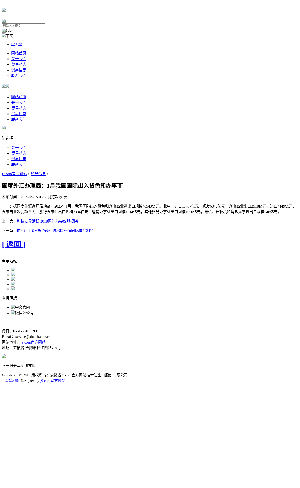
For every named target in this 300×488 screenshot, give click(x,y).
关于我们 (18, 59)
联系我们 (18, 76)
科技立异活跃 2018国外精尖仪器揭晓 (47, 221)
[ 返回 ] (14, 244)
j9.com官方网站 (14, 174)
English (16, 44)
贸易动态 (18, 64)
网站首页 (18, 53)
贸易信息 (18, 70)
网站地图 (12, 381)
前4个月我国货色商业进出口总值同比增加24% (55, 231)
